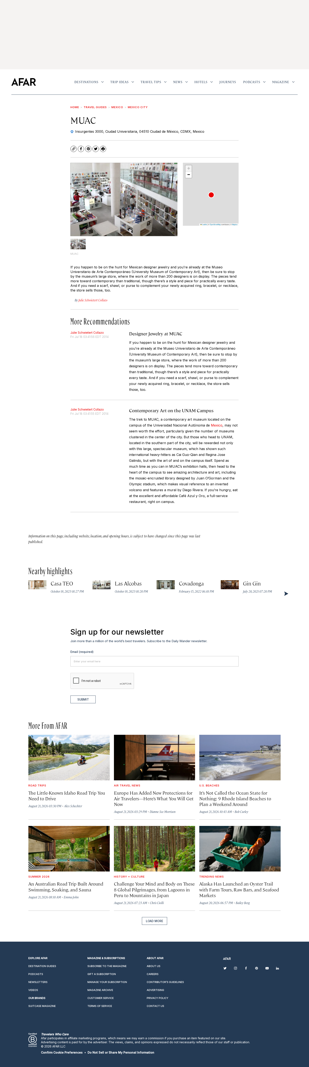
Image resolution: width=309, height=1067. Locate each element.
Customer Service (100, 998)
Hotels (200, 82)
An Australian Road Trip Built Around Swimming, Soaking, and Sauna (65, 886)
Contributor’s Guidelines (165, 982)
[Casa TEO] (37, 584)
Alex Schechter (73, 806)
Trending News (211, 876)
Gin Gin (252, 583)
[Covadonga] (166, 584)
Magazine (280, 82)
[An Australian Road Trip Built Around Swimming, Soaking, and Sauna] (69, 848)
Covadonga (191, 583)
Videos (33, 990)
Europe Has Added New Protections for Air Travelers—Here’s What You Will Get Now (154, 798)
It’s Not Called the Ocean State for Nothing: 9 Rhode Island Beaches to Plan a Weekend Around (235, 798)
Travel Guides (95, 107)
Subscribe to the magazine (107, 966)
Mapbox (235, 224)
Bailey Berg (243, 903)
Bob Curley (241, 812)
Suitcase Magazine (42, 1006)
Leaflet (204, 224)
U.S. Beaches (209, 785)
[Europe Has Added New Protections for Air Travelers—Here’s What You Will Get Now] (154, 757)
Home (74, 107)
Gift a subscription (101, 974)
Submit (83, 699)
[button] (211, 195)
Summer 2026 (39, 876)
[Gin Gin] (230, 584)
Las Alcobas (128, 583)
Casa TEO (62, 583)
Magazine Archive (100, 990)
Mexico (117, 107)
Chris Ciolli (157, 903)
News (177, 82)
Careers (152, 974)
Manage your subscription (107, 982)
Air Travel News (127, 785)
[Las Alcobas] (101, 584)
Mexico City (138, 107)
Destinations (86, 82)
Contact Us (155, 1006)
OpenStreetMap (215, 224)
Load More (154, 921)
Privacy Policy (157, 998)
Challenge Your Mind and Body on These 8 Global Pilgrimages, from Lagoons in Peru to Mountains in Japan (154, 889)
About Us (153, 966)
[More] (102, 82)
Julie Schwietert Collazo (87, 332)
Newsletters (38, 982)
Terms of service (99, 1006)
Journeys (227, 82)
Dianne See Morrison (163, 812)
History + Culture (129, 876)
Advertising (155, 990)
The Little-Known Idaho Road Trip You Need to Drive (66, 795)
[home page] (23, 82)
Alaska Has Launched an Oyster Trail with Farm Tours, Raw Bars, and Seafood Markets (239, 889)
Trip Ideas (119, 82)
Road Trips (37, 785)
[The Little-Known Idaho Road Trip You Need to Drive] (69, 757)
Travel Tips (151, 82)
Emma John (71, 897)
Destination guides (42, 966)
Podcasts (251, 82)
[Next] (286, 593)
